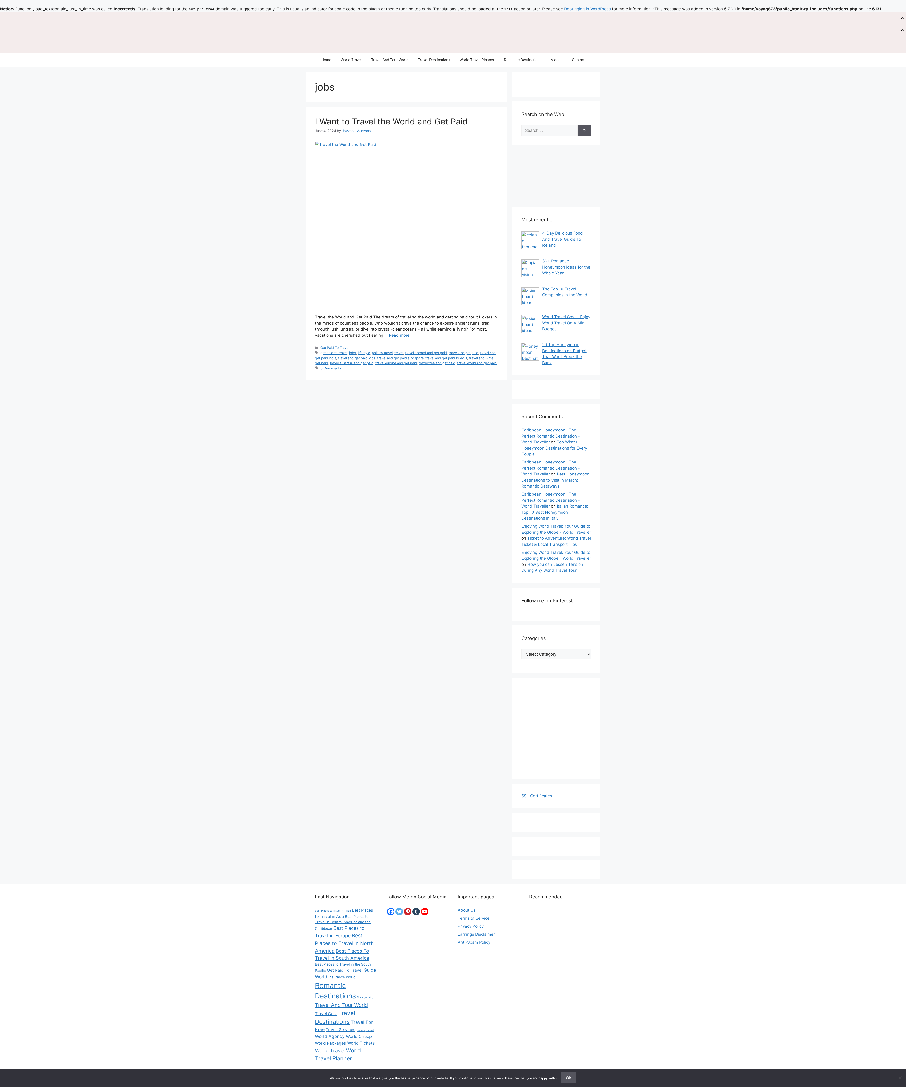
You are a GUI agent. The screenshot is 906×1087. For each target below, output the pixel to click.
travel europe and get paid (396, 363)
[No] (900, 1077)
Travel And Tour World (389, 60)
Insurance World (342, 977)
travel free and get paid (437, 363)
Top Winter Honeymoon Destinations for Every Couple (554, 448)
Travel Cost (326, 1013)
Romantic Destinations (522, 60)
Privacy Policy (471, 926)
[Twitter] (399, 911)
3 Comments (330, 368)
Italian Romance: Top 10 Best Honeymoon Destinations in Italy (554, 512)
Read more (399, 335)
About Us (467, 910)
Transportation (365, 997)
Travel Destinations (434, 60)
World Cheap (359, 1036)
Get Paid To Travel (334, 348)
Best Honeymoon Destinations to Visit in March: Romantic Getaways (555, 480)
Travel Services (340, 1029)
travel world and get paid (477, 363)
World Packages (330, 1043)
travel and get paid (463, 353)
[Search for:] (549, 130)
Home (326, 60)
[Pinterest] (407, 911)
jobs (352, 353)
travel (398, 353)
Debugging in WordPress (587, 9)
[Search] (584, 130)
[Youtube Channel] (424, 911)
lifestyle (364, 353)
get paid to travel (333, 353)
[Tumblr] (416, 911)
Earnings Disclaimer (476, 934)
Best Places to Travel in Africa (333, 910)
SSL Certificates (536, 796)
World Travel (351, 60)
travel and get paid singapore (400, 358)
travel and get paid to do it (446, 358)
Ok (568, 1077)
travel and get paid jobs (356, 358)
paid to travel (382, 353)
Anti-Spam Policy (474, 942)
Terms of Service (474, 918)
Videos (556, 60)
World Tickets (361, 1043)
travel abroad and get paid (426, 353)
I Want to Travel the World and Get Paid (391, 121)
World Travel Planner (477, 60)
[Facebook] (390, 911)
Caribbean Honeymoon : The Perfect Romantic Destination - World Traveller (550, 436)
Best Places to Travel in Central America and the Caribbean (343, 922)
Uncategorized (365, 1030)
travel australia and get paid (351, 363)
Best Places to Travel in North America (344, 943)
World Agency (330, 1036)
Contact (578, 60)
